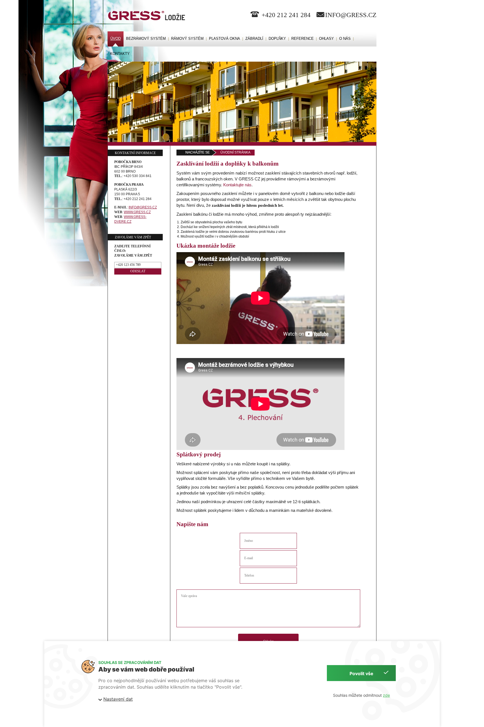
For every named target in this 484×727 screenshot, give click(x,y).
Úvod (115, 38)
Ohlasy (326, 38)
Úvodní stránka (235, 152)
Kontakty (120, 54)
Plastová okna (224, 38)
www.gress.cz (137, 212)
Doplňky (277, 38)
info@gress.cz (350, 14)
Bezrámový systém (146, 38)
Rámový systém (187, 38)
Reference (302, 38)
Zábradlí (254, 38)
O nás (345, 38)
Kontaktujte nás (237, 184)
